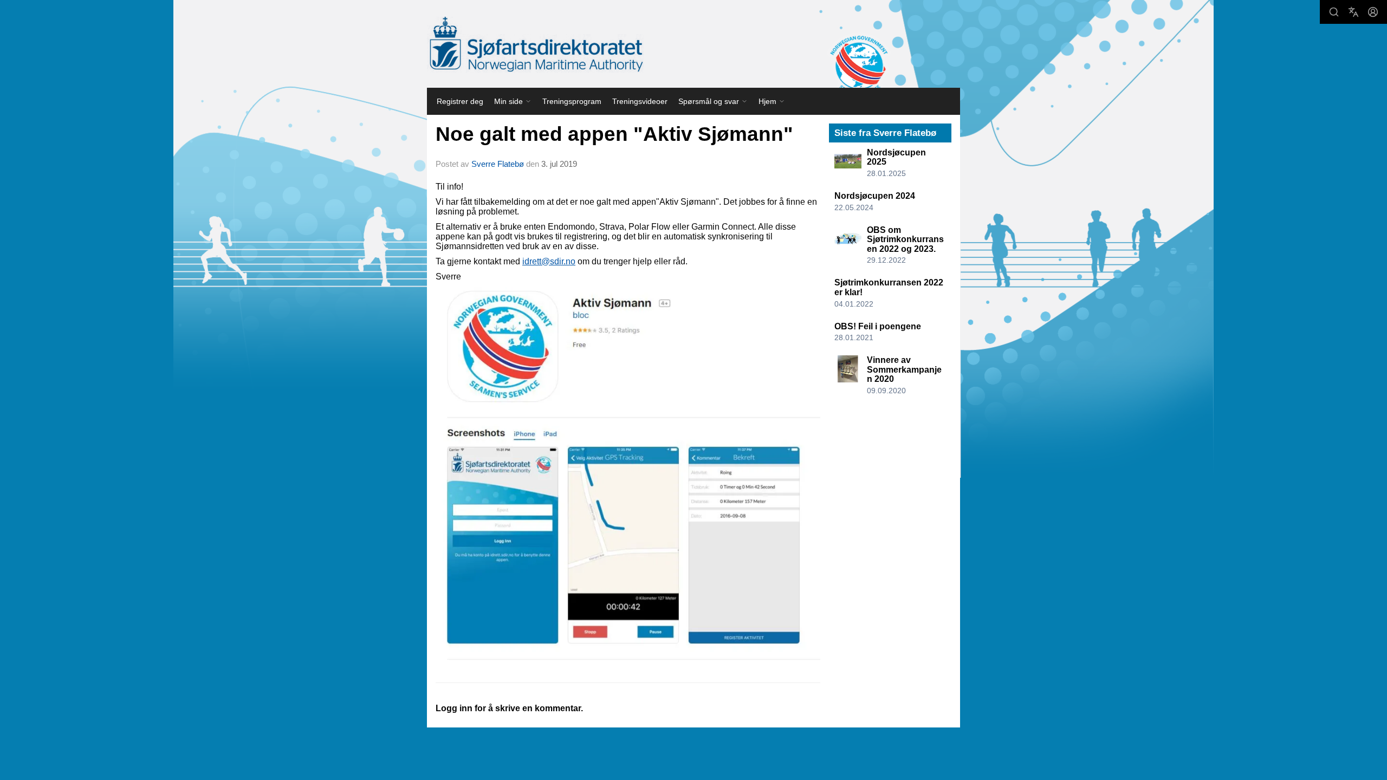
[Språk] (1353, 12)
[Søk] (1334, 12)
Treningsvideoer (639, 101)
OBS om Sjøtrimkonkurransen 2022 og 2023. (905, 239)
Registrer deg (460, 101)
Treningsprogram (571, 101)
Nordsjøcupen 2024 (874, 195)
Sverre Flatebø (497, 163)
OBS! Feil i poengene (877, 326)
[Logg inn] (1373, 12)
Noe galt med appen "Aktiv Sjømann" (614, 134)
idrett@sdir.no (548, 261)
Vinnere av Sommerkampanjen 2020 (904, 369)
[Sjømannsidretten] (535, 45)
